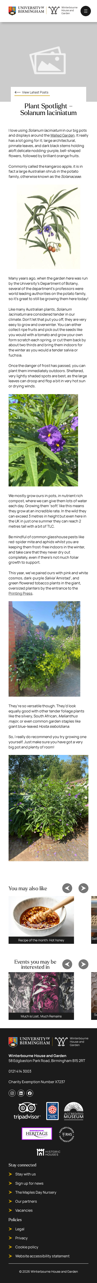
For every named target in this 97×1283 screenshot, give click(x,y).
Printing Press (20, 593)
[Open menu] (85, 11)
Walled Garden (62, 135)
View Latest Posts (35, 92)
